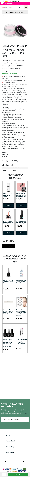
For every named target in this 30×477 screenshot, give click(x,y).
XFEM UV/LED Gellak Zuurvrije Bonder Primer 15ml (21, 223)
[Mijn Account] (19, 7)
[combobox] (15, 12)
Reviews (8, 241)
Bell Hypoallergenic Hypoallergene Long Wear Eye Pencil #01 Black (21, 341)
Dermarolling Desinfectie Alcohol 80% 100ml (21, 281)
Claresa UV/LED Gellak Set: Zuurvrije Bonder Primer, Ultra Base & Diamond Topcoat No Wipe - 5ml (8, 343)
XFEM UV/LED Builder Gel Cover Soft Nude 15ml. (8, 223)
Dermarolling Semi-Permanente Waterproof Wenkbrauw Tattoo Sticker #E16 (21, 312)
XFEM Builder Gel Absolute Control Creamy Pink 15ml (21, 195)
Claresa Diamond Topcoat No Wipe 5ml (8, 281)
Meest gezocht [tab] (10, 452)
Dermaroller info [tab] (10, 441)
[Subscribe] (25, 413)
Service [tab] (8, 435)
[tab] (15, 241)
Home (4, 16)
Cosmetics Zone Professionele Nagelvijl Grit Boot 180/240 (8, 312)
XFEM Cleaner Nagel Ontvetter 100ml (8, 195)
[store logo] (7, 7)
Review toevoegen (9, 246)
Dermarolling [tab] (10, 447)
